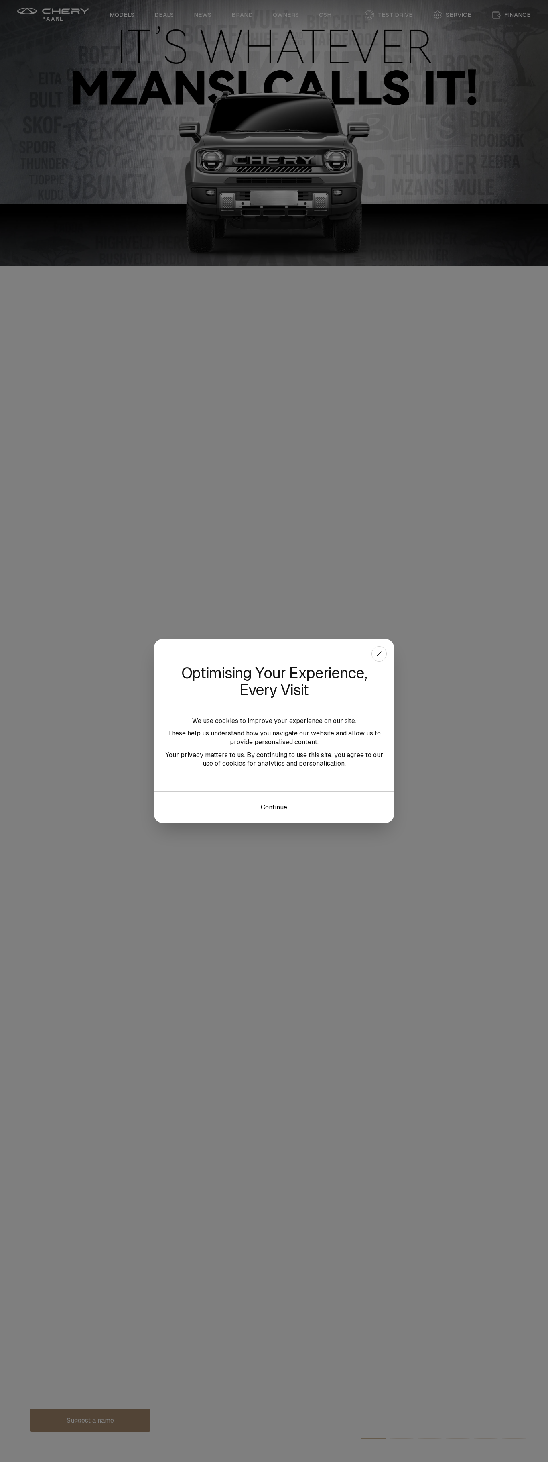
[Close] (379, 654)
